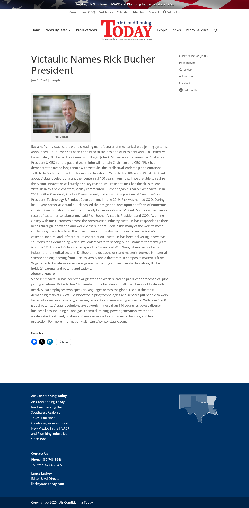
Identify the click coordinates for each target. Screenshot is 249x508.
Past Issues (105, 12)
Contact (154, 12)
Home (36, 30)
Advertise (138, 12)
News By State (56, 30)
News (176, 30)
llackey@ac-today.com (47, 484)
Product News (86, 30)
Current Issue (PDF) (82, 12)
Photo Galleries (197, 30)
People (162, 30)
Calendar (123, 12)
